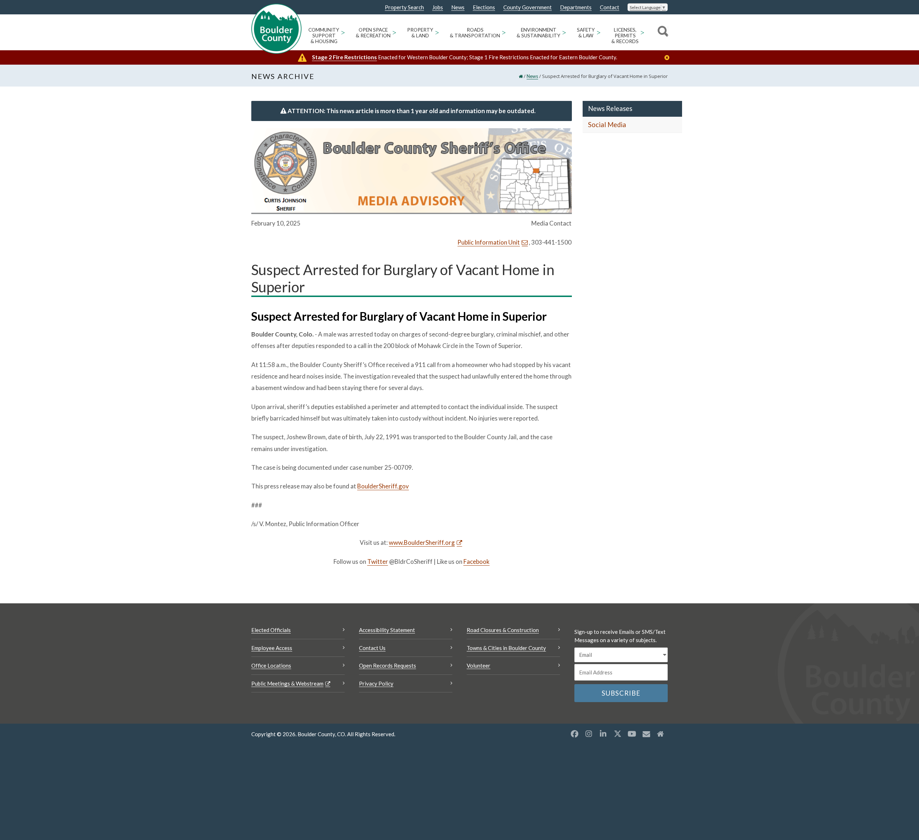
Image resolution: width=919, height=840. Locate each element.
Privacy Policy (376, 683)
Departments (576, 7)
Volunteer (478, 665)
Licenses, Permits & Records (625, 35)
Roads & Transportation (475, 32)
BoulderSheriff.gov (383, 486)
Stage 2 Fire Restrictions (344, 57)
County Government (527, 7)
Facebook (476, 561)
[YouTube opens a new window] (632, 734)
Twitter (377, 561)
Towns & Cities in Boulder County (506, 648)
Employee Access (271, 648)
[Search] (662, 32)
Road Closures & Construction (503, 630)
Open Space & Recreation (373, 32)
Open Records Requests (387, 665)
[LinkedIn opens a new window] (603, 734)
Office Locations (271, 665)
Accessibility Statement (387, 630)
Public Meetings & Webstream (287, 683)
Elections (484, 7)
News (458, 7)
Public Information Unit (488, 242)
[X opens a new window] (617, 734)
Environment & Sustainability (538, 32)
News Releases (610, 108)
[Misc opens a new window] (646, 734)
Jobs (437, 7)
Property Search (404, 7)
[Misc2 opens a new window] (660, 734)
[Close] (668, 57)
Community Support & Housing (323, 35)
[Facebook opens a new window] (574, 734)
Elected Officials (271, 630)
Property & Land (420, 32)
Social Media (607, 125)
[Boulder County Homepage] (276, 29)
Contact (609, 7)
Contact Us (372, 648)
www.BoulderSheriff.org (422, 542)
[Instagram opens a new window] (589, 734)
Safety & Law (586, 32)
